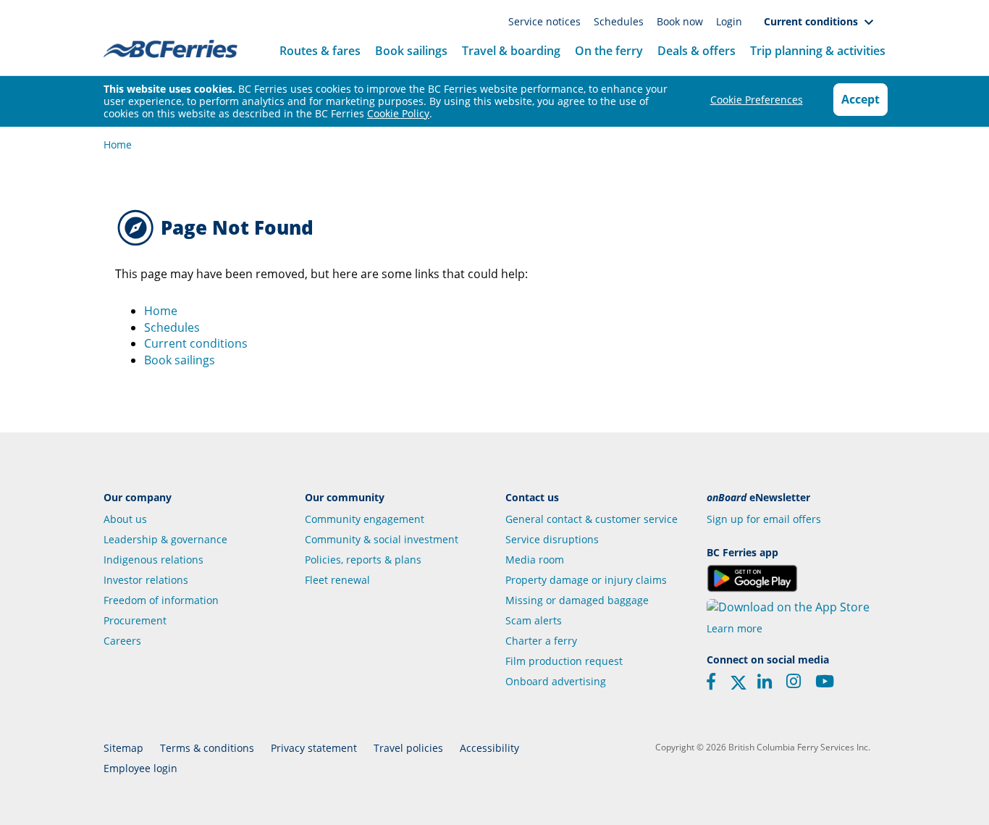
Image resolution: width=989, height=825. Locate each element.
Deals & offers (696, 51)
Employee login (140, 768)
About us (125, 519)
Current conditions (814, 21)
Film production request (564, 661)
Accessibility (489, 748)
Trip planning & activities (817, 51)
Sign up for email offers (764, 519)
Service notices (546, 21)
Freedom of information (161, 600)
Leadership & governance (165, 539)
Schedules (620, 21)
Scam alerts (533, 620)
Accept (860, 99)
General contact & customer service (591, 519)
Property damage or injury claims (586, 580)
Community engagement (364, 519)
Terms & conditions (207, 748)
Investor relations (146, 580)
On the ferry (609, 51)
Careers (122, 641)
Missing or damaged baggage (577, 600)
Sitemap (123, 748)
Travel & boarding (511, 51)
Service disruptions (552, 539)
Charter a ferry (541, 641)
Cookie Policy (398, 113)
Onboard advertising (555, 681)
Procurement (135, 620)
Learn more (734, 628)
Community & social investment (381, 539)
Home (118, 144)
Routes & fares (320, 51)
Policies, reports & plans (363, 559)
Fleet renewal (337, 580)
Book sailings (411, 51)
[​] (738, 687)
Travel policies (408, 748)
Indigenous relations (153, 559)
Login (729, 21)
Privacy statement (314, 748)
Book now (681, 21)
